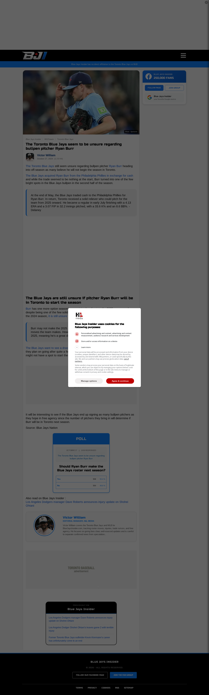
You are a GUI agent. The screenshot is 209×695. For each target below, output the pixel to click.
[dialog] (104, 347)
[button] (104, 347)
